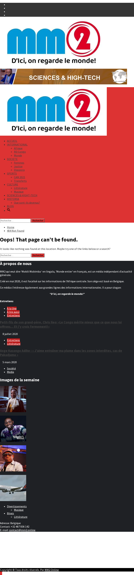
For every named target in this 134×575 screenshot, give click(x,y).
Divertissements (17, 506)
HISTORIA (13, 199)
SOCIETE (12, 159)
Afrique (18, 148)
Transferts (20, 181)
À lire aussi (13, 312)
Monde (18, 155)
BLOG (10, 206)
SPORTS (12, 173)
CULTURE (12, 184)
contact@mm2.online (22, 530)
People (11, 546)
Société (11, 368)
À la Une (12, 308)
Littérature (20, 188)
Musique (19, 191)
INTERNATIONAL (17, 144)
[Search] (1, 217)
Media (10, 372)
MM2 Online (52, 570)
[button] (8, 210)
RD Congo (20, 151)
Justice (18, 166)
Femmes (19, 162)
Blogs (10, 513)
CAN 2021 (19, 177)
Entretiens (13, 315)
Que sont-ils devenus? (27, 202)
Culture (11, 543)
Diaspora (19, 170)
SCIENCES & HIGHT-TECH (22, 195)
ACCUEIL (12, 141)
